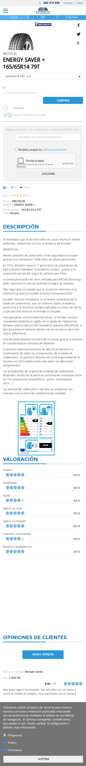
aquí (39, 727)
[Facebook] (80, 24)
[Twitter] (80, 33)
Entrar (80, 3)
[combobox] (43, 76)
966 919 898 (51, 3)
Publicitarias (15, 750)
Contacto (68, 3)
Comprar (63, 100)
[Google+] (80, 42)
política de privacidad (54, 149)
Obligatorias (15, 735)
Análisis (12, 742)
